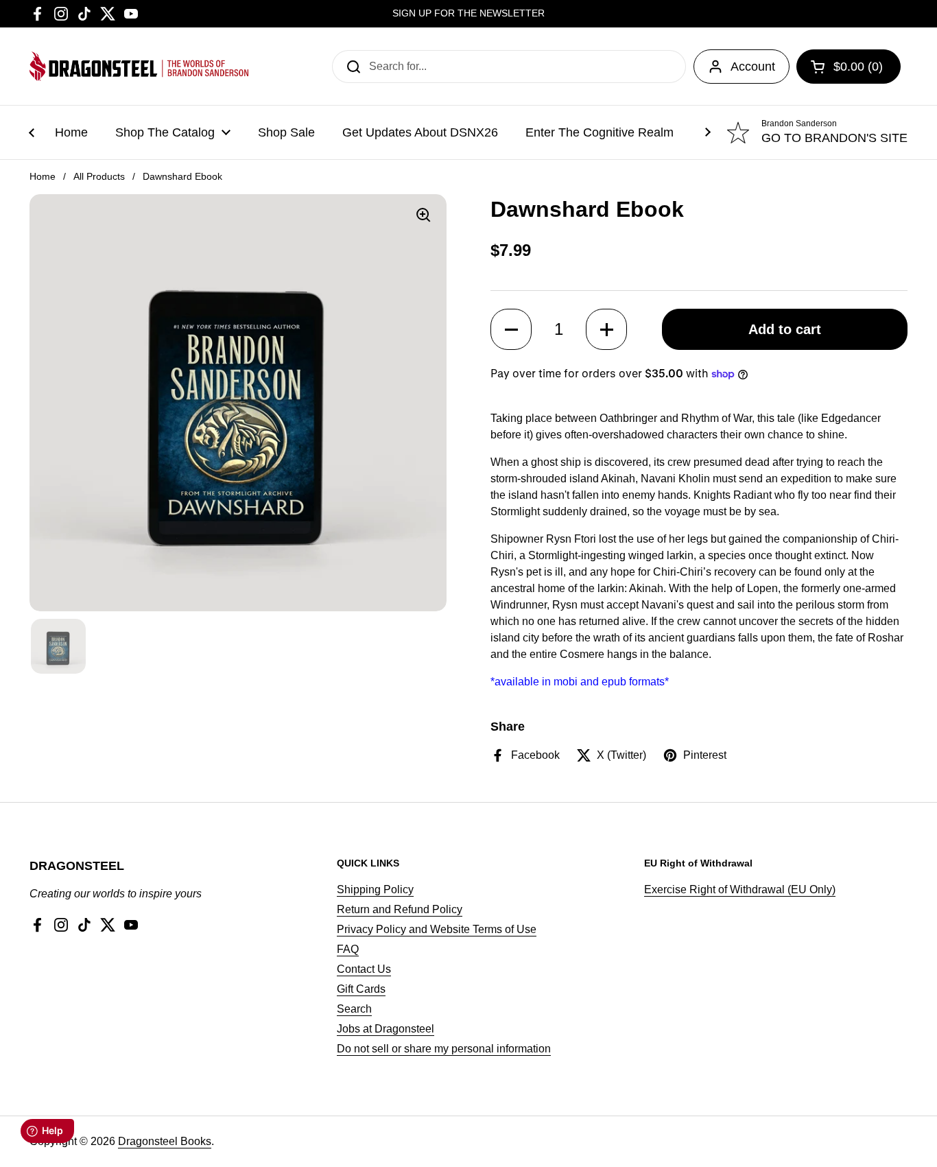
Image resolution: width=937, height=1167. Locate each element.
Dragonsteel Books (164, 1141)
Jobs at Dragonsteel (385, 1029)
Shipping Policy (375, 889)
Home (42, 176)
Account (753, 66)
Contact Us (364, 969)
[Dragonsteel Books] (139, 66)
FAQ (348, 949)
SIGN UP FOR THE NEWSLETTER (468, 13)
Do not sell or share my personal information (444, 1048)
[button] (511, 329)
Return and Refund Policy (399, 909)
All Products (99, 176)
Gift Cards (361, 989)
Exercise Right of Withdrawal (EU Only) (739, 889)
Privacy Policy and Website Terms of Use (436, 929)
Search (354, 1009)
